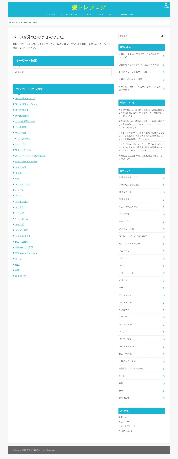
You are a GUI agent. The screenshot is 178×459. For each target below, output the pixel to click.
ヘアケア (100, 14)
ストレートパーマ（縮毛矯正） (30, 155)
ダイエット (20, 173)
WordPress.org (125, 431)
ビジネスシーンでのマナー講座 (133, 72)
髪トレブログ (89, 7)
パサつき (19, 190)
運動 (110, 14)
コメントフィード (126, 426)
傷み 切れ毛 (21, 241)
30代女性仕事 (22, 110)
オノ (128, 116)
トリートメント (23, 184)
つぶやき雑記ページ (125, 14)
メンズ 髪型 (21, 230)
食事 (17, 270)
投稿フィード (124, 421)
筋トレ (18, 259)
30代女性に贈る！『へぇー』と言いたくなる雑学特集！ (140, 88)
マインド (19, 224)
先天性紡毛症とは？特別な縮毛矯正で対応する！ (141, 156)
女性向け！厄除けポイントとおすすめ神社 (139, 65)
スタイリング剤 (23, 150)
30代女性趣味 (22, 115)
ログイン (122, 417)
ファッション (21, 201)
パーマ (18, 195)
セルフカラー (21, 167)
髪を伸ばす (20, 276)
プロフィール (50, 14)
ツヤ (17, 178)
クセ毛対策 (20, 127)
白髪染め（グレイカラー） (28, 253)
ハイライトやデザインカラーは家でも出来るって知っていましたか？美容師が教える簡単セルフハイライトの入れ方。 (141, 136)
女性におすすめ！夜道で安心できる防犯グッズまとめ (140, 55)
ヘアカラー (87, 14)
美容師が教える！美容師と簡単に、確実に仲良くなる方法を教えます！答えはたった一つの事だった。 (141, 113)
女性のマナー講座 (24, 247)
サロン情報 (20, 133)
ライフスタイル (23, 236)
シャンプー (20, 144)
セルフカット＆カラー (69, 14)
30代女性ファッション (26, 104)
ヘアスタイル (21, 218)
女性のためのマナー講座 (130, 79)
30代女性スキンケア (25, 98)
